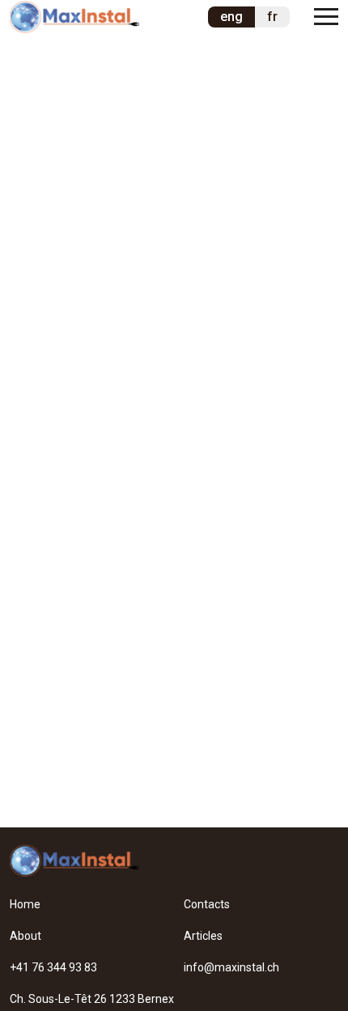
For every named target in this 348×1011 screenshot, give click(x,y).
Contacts (207, 904)
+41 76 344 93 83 (53, 967)
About (25, 935)
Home (25, 904)
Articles (203, 935)
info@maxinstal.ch (231, 967)
